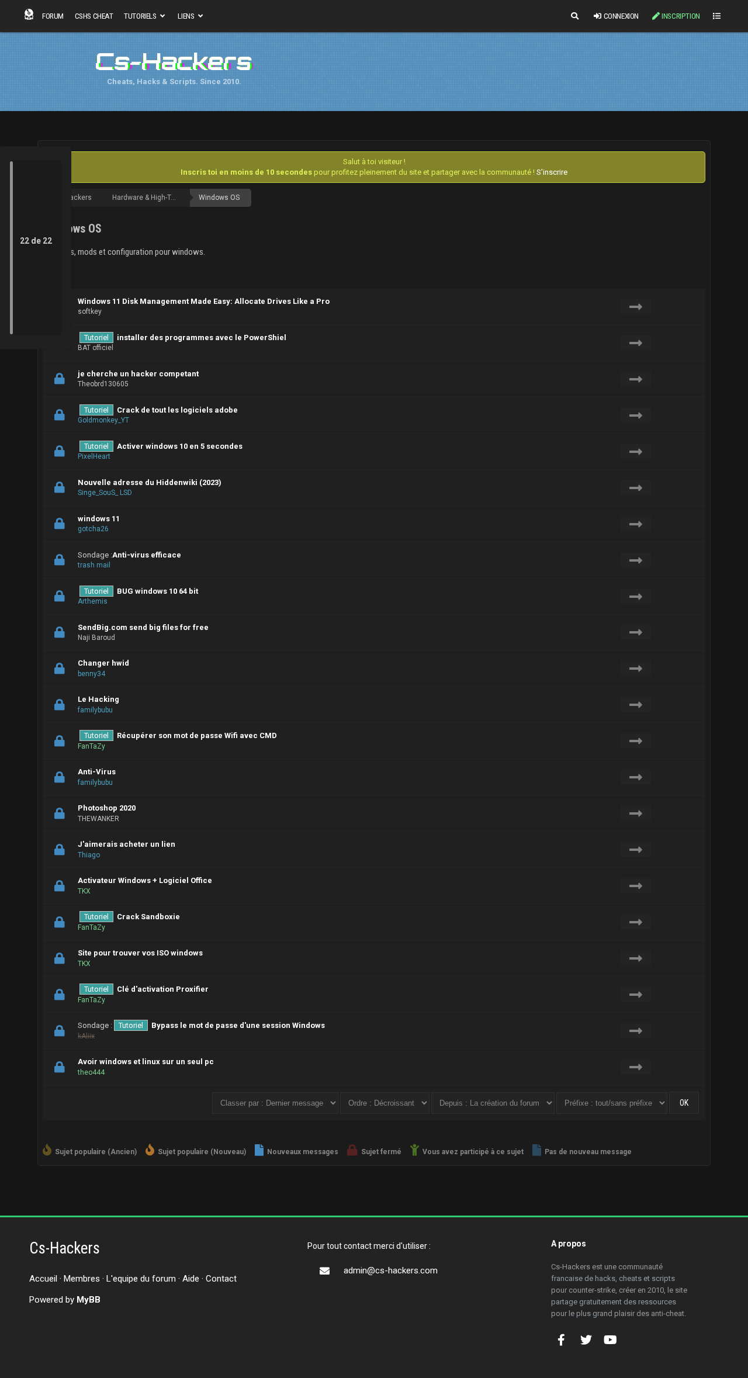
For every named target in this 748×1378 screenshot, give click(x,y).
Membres (82, 1278)
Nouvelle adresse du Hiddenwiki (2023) (149, 482)
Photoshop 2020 (107, 808)
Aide (190, 1278)
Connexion (621, 15)
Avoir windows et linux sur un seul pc (146, 1061)
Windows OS (219, 197)
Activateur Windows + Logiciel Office (145, 880)
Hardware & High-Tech (147, 197)
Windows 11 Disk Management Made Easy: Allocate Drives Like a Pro (204, 301)
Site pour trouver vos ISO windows (140, 952)
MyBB (89, 1299)
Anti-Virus (97, 771)
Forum (53, 15)
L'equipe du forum (141, 1278)
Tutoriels (141, 15)
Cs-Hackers (73, 197)
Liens (187, 15)
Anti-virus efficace (146, 554)
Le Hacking (98, 699)
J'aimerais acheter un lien (126, 844)
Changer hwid (103, 663)
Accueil (43, 1278)
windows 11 (99, 518)
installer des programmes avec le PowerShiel (201, 337)
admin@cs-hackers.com (391, 1270)
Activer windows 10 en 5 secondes (180, 446)
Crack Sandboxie (148, 916)
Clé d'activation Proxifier (163, 989)
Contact (221, 1278)
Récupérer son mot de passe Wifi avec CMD (197, 735)
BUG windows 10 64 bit (157, 591)
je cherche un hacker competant (138, 373)
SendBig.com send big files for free (143, 627)
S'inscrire (551, 172)
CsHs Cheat (94, 15)
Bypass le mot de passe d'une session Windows (238, 1025)
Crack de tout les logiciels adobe (177, 410)
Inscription (681, 15)
